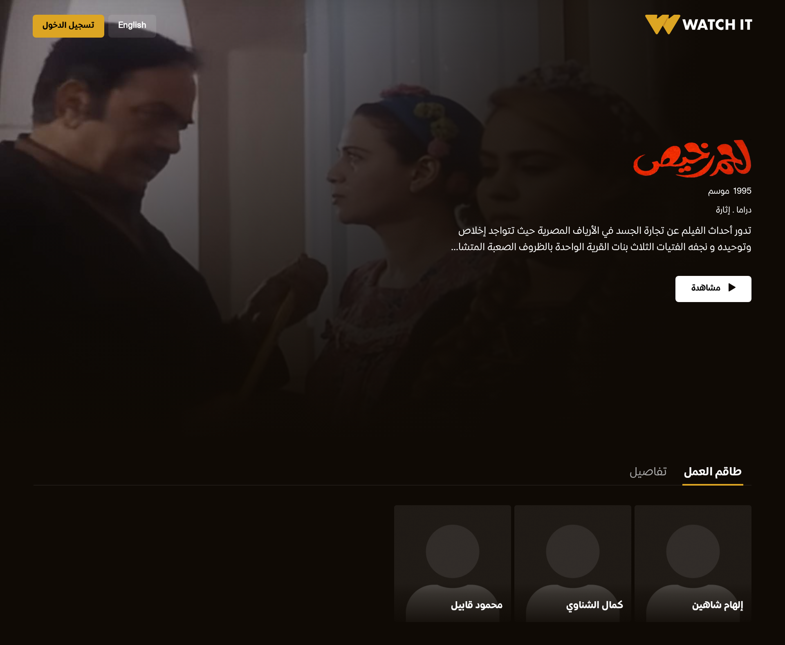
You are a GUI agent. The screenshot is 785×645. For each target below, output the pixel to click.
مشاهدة (706, 289)
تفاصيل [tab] (648, 473)
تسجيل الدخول (68, 26)
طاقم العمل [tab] (713, 473)
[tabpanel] (392, 565)
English (132, 26)
